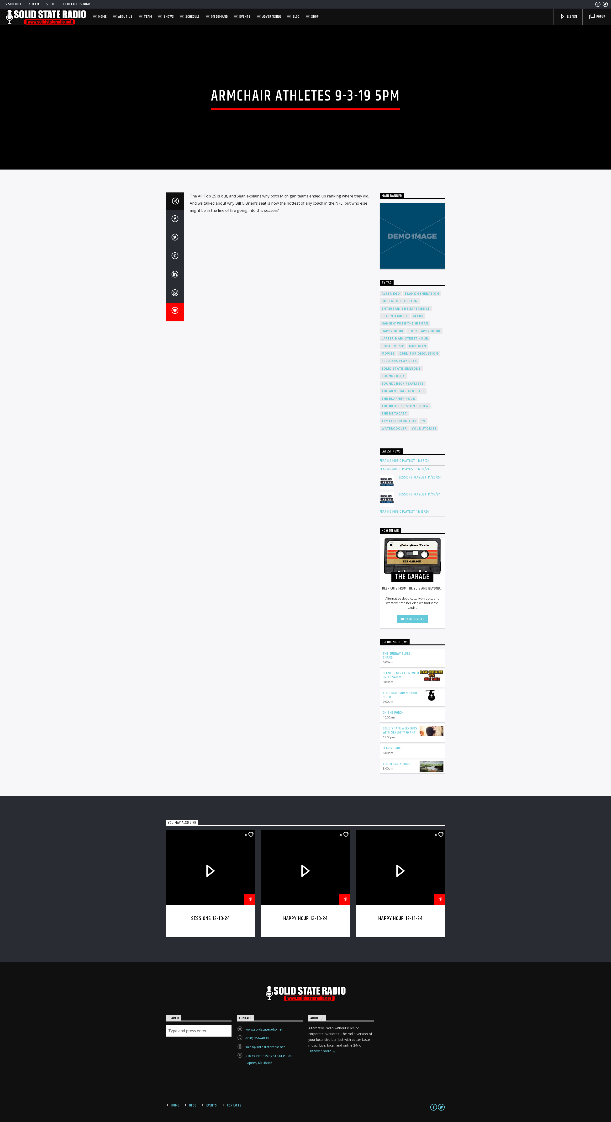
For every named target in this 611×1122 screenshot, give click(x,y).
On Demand (219, 17)
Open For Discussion (418, 353)
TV (423, 421)
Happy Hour (393, 331)
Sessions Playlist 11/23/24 (420, 477)
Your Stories (424, 428)
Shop (315, 17)
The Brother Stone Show (405, 406)
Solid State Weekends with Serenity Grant (400, 730)
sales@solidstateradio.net (265, 1047)
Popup (600, 17)
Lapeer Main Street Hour (405, 338)
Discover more (320, 1051)
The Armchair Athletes (403, 391)
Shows (169, 17)
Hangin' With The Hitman (405, 323)
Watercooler (394, 428)
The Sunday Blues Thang (397, 656)
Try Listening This (399, 421)
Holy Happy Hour (424, 331)
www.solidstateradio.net (264, 1029)
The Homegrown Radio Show (400, 695)
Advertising (271, 17)
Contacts (234, 1105)
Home (102, 17)
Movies (388, 353)
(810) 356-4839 (257, 1038)
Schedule (15, 4)
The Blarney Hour (398, 399)
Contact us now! (77, 4)
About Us (125, 17)
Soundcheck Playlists (403, 384)
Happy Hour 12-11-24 (400, 918)
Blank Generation (422, 294)
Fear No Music (395, 316)
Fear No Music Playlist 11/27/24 (405, 460)
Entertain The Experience (406, 309)
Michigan (418, 346)
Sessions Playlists (399, 361)
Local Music (393, 346)
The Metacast (394, 413)
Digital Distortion (400, 301)
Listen (571, 17)
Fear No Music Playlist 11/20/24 (405, 469)
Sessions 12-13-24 (210, 918)
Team (35, 4)
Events (245, 17)
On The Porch (393, 713)
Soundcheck (393, 376)
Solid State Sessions (401, 369)
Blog (52, 4)
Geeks (418, 316)
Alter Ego (391, 294)
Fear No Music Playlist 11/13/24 (404, 511)
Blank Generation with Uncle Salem (401, 675)
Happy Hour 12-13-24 (305, 918)
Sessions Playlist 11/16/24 (420, 494)
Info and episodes (412, 619)
